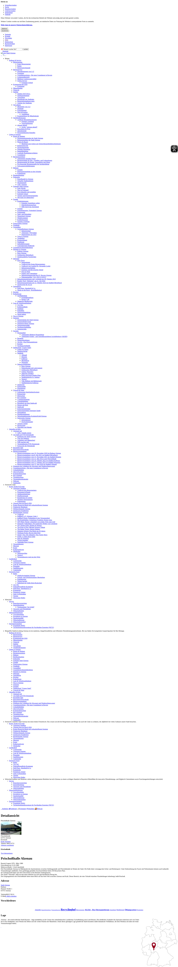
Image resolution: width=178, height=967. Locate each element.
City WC (16, 585)
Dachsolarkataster (23, 147)
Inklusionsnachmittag (28, 268)
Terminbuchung (18, 477)
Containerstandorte (23, 399)
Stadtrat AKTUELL (23, 94)
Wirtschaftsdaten (18, 611)
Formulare (20, 73)
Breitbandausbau (18, 175)
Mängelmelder (18, 88)
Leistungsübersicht (23, 77)
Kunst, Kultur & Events (17, 486)
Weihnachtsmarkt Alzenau (21, 509)
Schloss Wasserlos (27, 372)
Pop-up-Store (25, 272)
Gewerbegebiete (18, 614)
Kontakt (7, 36)
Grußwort (20, 514)
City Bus (20, 305)
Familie (15, 199)
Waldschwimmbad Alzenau (26, 575)
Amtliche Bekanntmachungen (27, 120)
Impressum (8, 45)
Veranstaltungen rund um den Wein (28, 557)
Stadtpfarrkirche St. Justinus (30, 377)
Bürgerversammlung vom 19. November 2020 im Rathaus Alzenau (39, 453)
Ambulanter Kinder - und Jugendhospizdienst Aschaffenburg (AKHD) (44, 336)
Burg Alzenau (21, 253)
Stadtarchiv (21, 385)
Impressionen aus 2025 (28, 234)
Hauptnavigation (10, 9)
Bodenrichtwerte (22, 145)
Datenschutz (9, 42)
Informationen (26, 420)
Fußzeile (8, 14)
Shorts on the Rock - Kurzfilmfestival (29, 290)
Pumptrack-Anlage (19, 592)
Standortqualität (18, 618)
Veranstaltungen (18, 544)
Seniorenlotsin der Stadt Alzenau (28, 320)
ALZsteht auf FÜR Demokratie (23, 435)
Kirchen (15, 292)
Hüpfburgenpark (22, 496)
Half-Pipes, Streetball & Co (22, 588)
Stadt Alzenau (5, 885)
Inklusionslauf (26, 231)
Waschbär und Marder (24, 427)
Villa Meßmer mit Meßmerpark (31, 381)
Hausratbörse (21, 412)
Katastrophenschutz (19, 473)
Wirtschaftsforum (18, 620)
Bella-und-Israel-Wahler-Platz (31, 375)
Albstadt (24, 355)
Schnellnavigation (11, 5)
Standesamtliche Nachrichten (26, 257)
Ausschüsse (21, 97)
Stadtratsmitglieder (23, 95)
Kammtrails (17, 590)
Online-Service (22, 81)
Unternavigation (10, 11)
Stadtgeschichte (22, 351)
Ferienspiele (21, 212)
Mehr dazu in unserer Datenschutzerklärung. (17, 25)
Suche (7, 7)
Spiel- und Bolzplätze (24, 214)
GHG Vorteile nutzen (24, 433)
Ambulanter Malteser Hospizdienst (32, 335)
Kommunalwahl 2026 (20, 84)
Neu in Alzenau (18, 316)
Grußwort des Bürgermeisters (26, 490)
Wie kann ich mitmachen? (25, 197)
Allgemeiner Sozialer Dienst (26, 158)
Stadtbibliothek (22, 296)
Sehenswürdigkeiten (23, 364)
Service (11, 601)
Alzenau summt (22, 423)
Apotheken (21, 238)
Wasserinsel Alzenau (24, 216)
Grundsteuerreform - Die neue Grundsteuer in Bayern (34, 75)
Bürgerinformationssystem (25, 101)
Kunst (15, 548)
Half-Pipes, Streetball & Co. (26, 288)
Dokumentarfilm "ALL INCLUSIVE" (33, 277)
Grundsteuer (21, 155)
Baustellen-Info (18, 448)
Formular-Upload (27, 82)
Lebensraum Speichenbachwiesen (28, 392)
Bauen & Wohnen (19, 136)
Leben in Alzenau (15, 134)
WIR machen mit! (23, 442)
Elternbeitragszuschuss (28, 205)
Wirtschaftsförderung (16, 612)
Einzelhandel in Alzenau (25, 179)
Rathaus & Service (15, 60)
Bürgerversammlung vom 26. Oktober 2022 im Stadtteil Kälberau (38, 461)
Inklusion (16, 259)
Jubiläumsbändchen (23, 494)
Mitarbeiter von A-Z (23, 107)
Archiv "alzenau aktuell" (29, 127)
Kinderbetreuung (22, 201)
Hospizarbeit (21, 333)
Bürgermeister (17, 62)
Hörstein (24, 357)
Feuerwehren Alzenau (20, 223)
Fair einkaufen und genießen (26, 192)
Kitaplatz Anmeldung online (30, 203)
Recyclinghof (21, 398)
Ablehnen (4, 28)
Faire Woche (21, 188)
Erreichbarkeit (21, 110)
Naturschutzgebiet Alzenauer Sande (28, 410)
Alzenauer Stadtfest (19, 488)
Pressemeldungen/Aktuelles (26, 133)
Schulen (20, 170)
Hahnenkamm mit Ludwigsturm (31, 368)
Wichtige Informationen (25, 499)
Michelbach (25, 360)
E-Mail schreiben (10, 896)
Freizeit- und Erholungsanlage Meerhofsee (31, 577)
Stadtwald (20, 407)
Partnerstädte (21, 386)
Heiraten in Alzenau (19, 249)
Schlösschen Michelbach (25, 255)
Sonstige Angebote (23, 221)
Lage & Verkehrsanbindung (22, 303)
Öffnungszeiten (130, 910)
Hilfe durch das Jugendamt (30, 207)
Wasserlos (24, 362)
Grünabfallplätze (22, 401)
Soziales (16, 331)
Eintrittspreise (21, 579)
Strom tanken (21, 314)
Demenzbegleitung (23, 340)
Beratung (20, 338)
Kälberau (24, 359)
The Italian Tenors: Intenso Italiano (28, 529)
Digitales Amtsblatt (27, 121)
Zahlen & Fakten (22, 349)
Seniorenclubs (21, 329)
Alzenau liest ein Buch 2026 (22, 503)
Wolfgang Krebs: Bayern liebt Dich (28, 533)
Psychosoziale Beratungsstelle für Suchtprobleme (33, 164)
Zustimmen (5, 31)
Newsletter (8, 38)
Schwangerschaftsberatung (26, 166)
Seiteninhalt (9, 12)
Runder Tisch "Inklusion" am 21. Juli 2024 (31, 281)
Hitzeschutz (21, 396)
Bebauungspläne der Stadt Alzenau (28, 140)
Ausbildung (25, 114)
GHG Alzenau (22, 184)
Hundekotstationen (23, 414)
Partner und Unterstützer (29, 273)
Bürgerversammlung (19, 451)
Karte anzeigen (6, 841)
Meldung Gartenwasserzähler (26, 79)
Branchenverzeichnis (20, 603)
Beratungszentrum (19, 157)
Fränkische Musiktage (20, 507)
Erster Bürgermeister (24, 64)
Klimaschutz (21, 394)
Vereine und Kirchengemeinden (27, 196)
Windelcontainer (22, 218)
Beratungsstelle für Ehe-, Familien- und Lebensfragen (34, 160)
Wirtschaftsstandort (19, 622)
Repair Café (25, 299)
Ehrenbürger (21, 388)
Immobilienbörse (22, 151)
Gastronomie (17, 561)
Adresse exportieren (7, 845)
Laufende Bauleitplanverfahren (27, 153)
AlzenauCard (17, 431)
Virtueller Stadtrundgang (25, 181)
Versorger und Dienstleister (22, 609)
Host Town (21, 260)
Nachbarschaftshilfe (23, 346)
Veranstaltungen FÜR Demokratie (28, 444)
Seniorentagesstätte (23, 325)
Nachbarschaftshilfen (24, 327)
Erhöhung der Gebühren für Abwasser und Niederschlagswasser (34, 466)
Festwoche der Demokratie (26, 446)
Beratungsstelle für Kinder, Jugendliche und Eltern (33, 162)
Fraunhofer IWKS (19, 625)
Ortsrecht (16, 90)
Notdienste (20, 242)
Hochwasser (21, 425)
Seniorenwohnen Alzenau (25, 323)
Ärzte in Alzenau (22, 236)
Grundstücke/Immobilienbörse (23, 247)
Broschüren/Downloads (21, 449)
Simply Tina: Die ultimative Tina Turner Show (32, 535)
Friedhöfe (16, 225)
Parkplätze (20, 310)
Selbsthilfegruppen (23, 244)
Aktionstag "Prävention (29, 233)
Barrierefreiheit (10, 44)
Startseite (8, 34)
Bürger (7, 58)
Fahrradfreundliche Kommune (23, 587)
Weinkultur (16, 551)
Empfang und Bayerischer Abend (32, 270)
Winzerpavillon (22, 553)
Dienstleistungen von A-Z (25, 71)
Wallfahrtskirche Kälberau (29, 383)
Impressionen (25, 262)
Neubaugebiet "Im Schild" (26, 607)
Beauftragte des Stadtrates (25, 99)
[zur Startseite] (8, 53)
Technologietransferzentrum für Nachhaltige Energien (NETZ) (33, 627)
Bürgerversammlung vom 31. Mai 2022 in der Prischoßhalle (36, 459)
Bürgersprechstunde (23, 68)
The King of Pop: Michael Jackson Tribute (31, 527)
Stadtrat (15, 92)
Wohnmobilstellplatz (24, 312)
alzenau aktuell (22, 125)
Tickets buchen (22, 581)
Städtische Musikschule (25, 301)
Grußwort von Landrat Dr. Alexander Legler (35, 266)
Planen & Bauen (22, 142)
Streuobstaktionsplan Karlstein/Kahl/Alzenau (32, 416)
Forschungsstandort (15, 624)
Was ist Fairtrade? (23, 190)
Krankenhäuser (22, 240)
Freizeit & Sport (14, 572)
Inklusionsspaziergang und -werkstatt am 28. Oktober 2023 (36, 279)
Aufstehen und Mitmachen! (26, 440)
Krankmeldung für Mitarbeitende (28, 116)
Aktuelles (38, 910)
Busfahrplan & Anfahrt (24, 498)
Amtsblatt (113, 910)
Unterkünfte (17, 570)
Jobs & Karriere (22, 112)
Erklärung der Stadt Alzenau (26, 436)
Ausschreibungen (27, 123)
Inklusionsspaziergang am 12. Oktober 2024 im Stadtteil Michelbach (39, 283)
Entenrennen (21, 501)
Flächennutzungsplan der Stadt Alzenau (30, 138)
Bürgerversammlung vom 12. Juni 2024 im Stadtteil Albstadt (37, 464)
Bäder (15, 574)
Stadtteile (20, 353)
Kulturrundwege (18, 549)
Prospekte (16, 566)
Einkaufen (16, 177)
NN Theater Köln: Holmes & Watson (29, 525)
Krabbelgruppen (22, 220)
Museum (16, 546)
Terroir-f (24, 379)
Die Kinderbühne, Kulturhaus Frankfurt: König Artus (34, 520)
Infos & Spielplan (23, 538)
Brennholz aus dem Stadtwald (27, 403)
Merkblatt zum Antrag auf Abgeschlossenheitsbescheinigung (41, 144)
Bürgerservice (17, 70)
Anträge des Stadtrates (24, 103)
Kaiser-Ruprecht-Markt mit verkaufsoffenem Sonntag (30, 505)
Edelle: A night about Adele (26, 536)
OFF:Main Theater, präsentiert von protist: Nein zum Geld (36, 522)
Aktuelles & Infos (15, 429)
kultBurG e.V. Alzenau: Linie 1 (27, 516)
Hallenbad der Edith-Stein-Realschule (29, 583)
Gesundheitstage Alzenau (25, 229)
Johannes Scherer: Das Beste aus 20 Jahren (31, 531)
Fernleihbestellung (27, 297)
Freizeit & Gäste (10, 485)
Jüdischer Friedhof (27, 373)
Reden (19, 66)
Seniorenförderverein (24, 322)
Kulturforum (21, 173)
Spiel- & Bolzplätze (19, 594)
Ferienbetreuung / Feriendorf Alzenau (29, 210)
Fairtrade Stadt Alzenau (20, 186)
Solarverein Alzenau (23, 418)
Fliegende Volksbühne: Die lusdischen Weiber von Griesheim (37, 524)
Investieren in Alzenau (20, 616)
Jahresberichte (21, 131)
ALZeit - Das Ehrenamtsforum (27, 342)
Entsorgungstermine (23, 409)
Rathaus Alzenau (22, 251)
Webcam (16, 481)
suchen (26, 49)
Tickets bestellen (22, 540)
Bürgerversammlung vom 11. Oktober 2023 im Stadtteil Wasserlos (38, 462)
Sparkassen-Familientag (21, 511)
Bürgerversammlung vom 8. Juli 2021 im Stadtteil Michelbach (37, 455)
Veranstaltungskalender (20, 479)
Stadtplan (20, 309)
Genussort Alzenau (19, 562)
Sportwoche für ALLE (24, 284)
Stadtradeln (16, 483)
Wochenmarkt (21, 183)
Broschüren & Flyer (23, 129)
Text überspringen (7, 853)
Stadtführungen (18, 568)
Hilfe (6, 40)
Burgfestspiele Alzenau (20, 512)
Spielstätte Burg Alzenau (25, 542)
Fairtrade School (22, 194)
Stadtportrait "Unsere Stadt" (22, 347)
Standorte (20, 108)
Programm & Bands (23, 492)
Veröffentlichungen (19, 118)
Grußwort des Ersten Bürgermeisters (33, 264)
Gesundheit (17, 227)
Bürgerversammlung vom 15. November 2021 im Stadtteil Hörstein (39, 457)
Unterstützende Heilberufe (25, 246)
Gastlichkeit (13, 559)
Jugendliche (17, 286)
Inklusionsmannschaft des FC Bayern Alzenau (36, 275)
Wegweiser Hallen (19, 598)
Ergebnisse (20, 86)
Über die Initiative (23, 438)
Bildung (15, 168)
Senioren (16, 318)
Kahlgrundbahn (22, 307)
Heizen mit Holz (22, 405)
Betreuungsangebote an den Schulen (29, 171)
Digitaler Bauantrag (23, 149)
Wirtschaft (8, 600)
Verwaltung (17, 105)
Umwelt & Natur (18, 390)
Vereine (15, 596)
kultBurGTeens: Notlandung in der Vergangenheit (33, 518)
